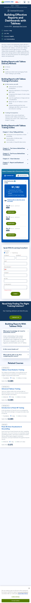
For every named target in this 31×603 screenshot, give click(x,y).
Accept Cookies (15, 600)
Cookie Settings (16, 596)
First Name (6, 255)
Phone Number (7, 266)
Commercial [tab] (9, 175)
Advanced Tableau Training (11, 389)
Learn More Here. (23, 593)
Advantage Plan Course (20, 26)
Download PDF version (17, 11)
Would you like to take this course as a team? (16, 200)
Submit (15, 294)
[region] (16, 221)
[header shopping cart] (24, 2)
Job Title (6, 278)
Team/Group (15, 252)
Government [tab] (23, 175)
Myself (7, 252)
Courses (17, 5)
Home (12, 5)
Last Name (18, 255)
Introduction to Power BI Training (13, 408)
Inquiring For (7, 250)
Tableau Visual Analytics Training (13, 370)
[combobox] (5, 269)
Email (5, 261)
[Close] (29, 588)
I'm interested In (7, 284)
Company (6, 272)
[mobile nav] (28, 2)
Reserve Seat (11, 212)
